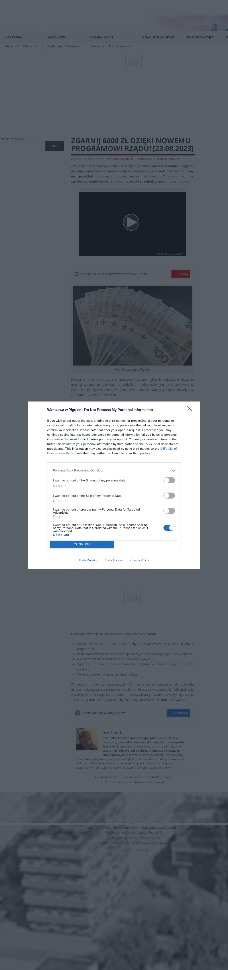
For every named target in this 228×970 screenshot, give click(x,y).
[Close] (191, 410)
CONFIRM (82, 544)
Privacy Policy (139, 560)
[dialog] (114, 485)
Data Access (114, 560)
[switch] (169, 480)
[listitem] (114, 470)
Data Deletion (88, 560)
